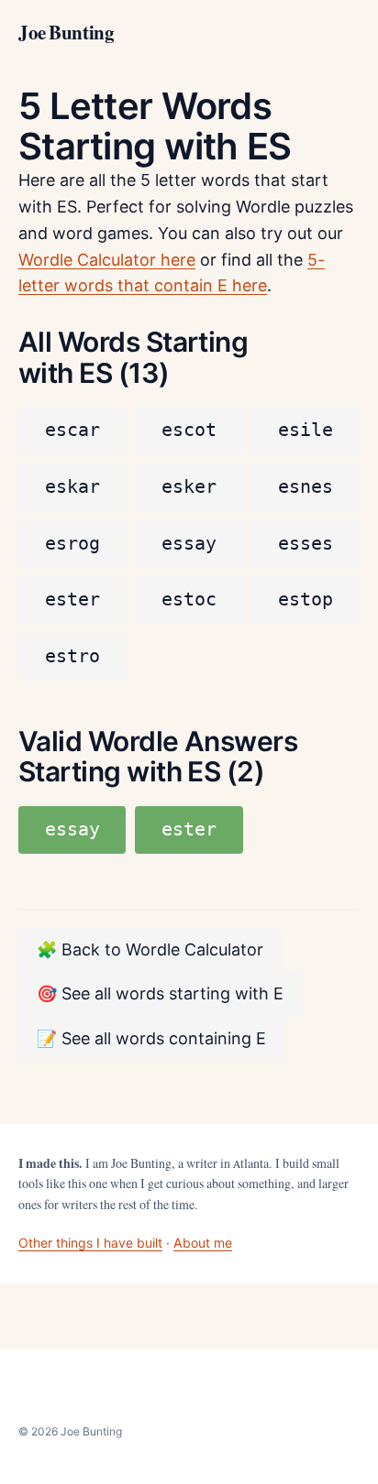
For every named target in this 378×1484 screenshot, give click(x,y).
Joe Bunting (66, 33)
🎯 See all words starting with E (160, 993)
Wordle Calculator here (106, 259)
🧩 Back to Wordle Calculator (150, 949)
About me (202, 1242)
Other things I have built (90, 1242)
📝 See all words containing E (151, 1038)
